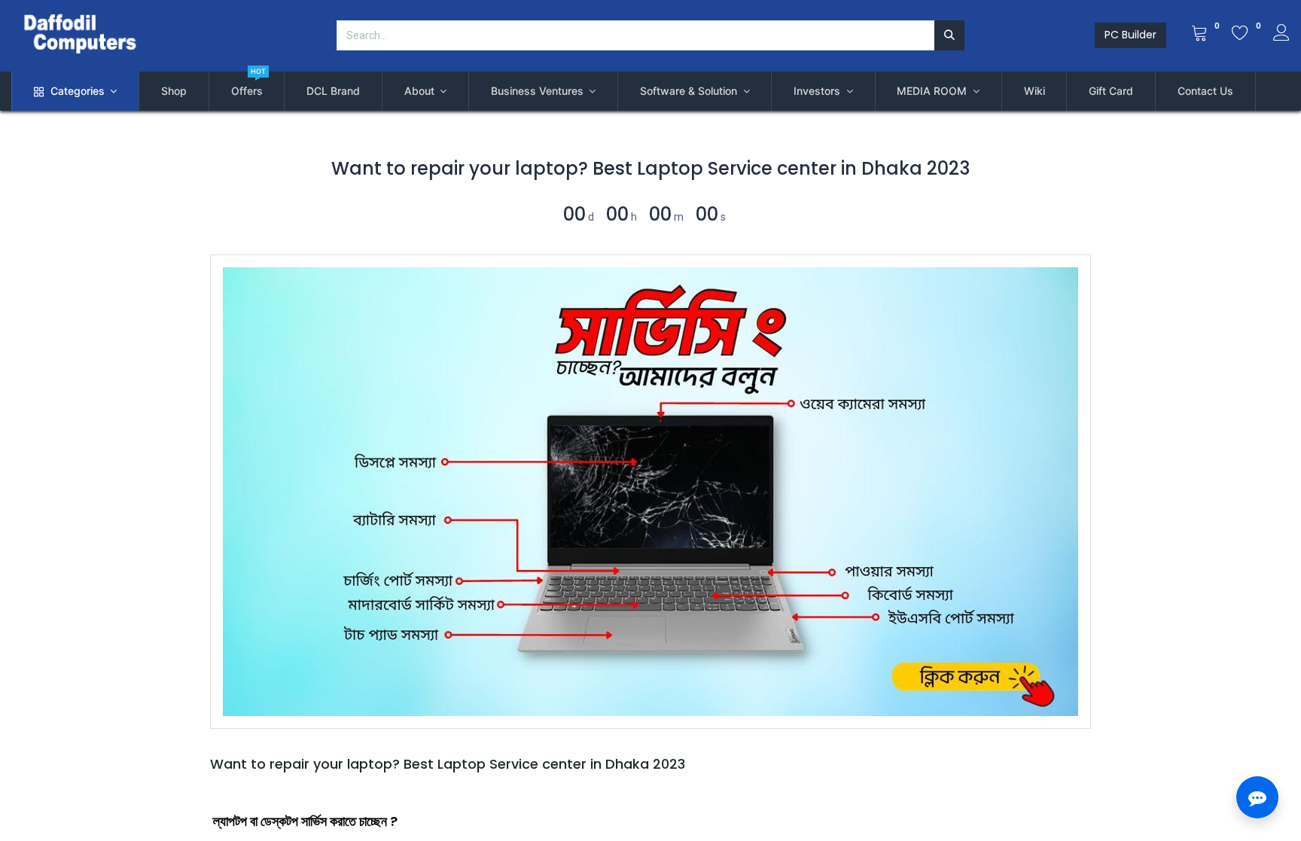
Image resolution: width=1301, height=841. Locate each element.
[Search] (949, 35)
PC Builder (1130, 34)
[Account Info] (1281, 35)
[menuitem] (174, 91)
